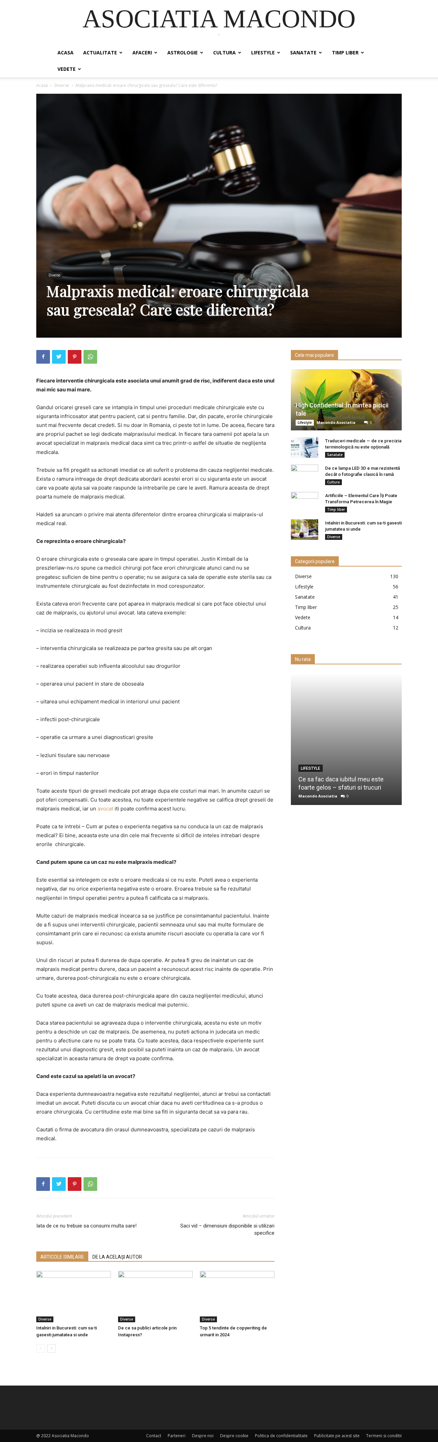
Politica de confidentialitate (281, 1436)
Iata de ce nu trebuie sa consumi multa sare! (86, 1226)
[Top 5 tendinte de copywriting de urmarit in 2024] (237, 1296)
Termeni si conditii (384, 1436)
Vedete (66, 69)
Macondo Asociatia (336, 422)
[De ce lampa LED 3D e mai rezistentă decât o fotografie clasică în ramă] (304, 475)
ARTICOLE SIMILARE (62, 1257)
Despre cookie (234, 1436)
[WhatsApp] (90, 357)
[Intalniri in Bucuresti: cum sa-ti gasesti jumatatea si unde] (73, 1296)
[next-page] (51, 1348)
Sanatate (303, 52)
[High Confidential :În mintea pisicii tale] (346, 399)
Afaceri (142, 52)
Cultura (224, 52)
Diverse (61, 85)
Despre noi (203, 1436)
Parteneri (176, 1436)
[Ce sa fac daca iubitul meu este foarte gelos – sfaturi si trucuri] (346, 739)
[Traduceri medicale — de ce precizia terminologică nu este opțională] (304, 447)
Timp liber (345, 52)
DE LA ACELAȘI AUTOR (117, 1257)
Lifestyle (263, 52)
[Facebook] (43, 357)
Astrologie (182, 52)
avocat (105, 808)
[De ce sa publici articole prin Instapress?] (155, 1296)
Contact (153, 1436)
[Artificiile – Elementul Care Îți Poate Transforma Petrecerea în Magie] (304, 502)
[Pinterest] (74, 357)
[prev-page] (40, 1348)
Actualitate (100, 52)
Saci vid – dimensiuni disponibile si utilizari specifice (227, 1229)
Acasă (42, 85)
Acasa (65, 52)
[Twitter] (59, 357)
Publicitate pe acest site (337, 1436)
